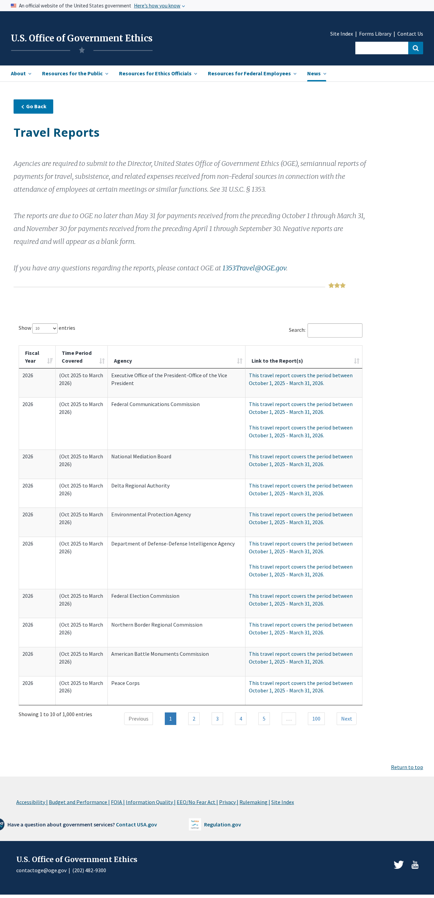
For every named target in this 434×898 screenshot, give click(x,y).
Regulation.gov (222, 824)
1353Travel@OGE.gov (254, 268)
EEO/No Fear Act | (197, 802)
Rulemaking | (254, 802)
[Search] (415, 48)
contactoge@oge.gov (41, 870)
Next (346, 718)
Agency (123, 360)
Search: (297, 329)
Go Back (36, 106)
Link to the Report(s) (277, 360)
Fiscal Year (32, 356)
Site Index (341, 33)
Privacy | (228, 802)
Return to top (407, 767)
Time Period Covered (77, 356)
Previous (139, 718)
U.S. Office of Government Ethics (82, 38)
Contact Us (410, 33)
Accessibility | (32, 802)
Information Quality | (151, 802)
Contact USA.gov (136, 824)
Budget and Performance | (79, 802)
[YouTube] (415, 865)
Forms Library (375, 33)
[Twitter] (399, 865)
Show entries (47, 327)
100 (316, 718)
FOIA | (118, 802)
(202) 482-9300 (89, 870)
